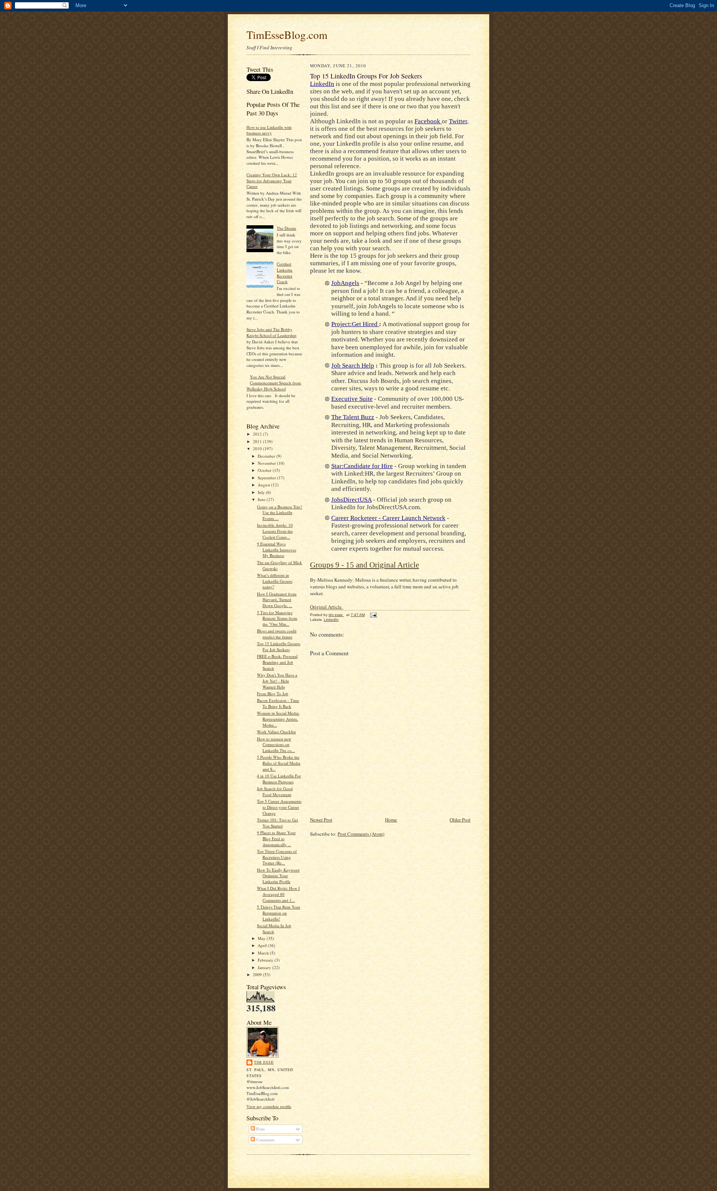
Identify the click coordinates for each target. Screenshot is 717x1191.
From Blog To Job (272, 693)
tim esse (264, 1062)
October (265, 470)
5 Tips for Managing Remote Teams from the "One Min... (277, 618)
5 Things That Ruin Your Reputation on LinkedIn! (278, 912)
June (262, 499)
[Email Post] (373, 615)
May (262, 938)
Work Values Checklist (276, 731)
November (267, 463)
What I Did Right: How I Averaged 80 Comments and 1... (278, 894)
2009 (258, 974)
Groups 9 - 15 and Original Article (364, 564)
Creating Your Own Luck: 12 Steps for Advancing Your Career (271, 180)
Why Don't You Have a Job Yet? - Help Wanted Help (277, 680)
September (267, 477)
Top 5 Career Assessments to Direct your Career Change (279, 807)
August (264, 485)
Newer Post (321, 819)
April (263, 945)
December (267, 456)
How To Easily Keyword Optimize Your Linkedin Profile (278, 875)
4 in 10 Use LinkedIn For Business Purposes (279, 779)
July (262, 492)
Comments (264, 1139)
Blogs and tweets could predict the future (277, 634)
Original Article (326, 606)
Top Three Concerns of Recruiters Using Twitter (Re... (277, 857)
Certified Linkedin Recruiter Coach (284, 272)
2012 (258, 434)
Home (391, 819)
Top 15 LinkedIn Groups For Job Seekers (278, 646)
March (264, 953)
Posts (260, 1129)
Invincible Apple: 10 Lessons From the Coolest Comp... (275, 530)
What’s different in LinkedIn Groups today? (274, 581)
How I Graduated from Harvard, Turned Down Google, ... (277, 599)
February (266, 960)
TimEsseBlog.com (287, 34)
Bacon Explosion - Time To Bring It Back (278, 703)
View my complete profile (268, 1106)
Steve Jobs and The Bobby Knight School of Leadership (271, 332)
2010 (258, 448)
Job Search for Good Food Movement (275, 791)
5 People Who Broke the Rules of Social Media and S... (278, 762)
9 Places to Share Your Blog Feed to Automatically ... (276, 838)
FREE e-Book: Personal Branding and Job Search (277, 662)
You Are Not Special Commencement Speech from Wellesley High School (273, 382)
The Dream (286, 228)
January (265, 967)
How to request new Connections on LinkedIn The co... (276, 744)
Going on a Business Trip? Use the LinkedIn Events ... (279, 512)
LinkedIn (331, 620)
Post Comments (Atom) (361, 833)
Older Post (460, 819)
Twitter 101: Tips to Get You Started (277, 823)
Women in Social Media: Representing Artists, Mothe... (278, 718)
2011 (258, 441)
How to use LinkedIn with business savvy (269, 130)
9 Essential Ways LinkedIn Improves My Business (276, 549)
